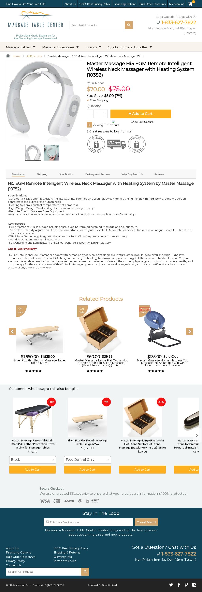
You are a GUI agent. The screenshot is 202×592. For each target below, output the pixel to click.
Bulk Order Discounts (152, 4)
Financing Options (124, 4)
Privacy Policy (15, 561)
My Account (176, 4)
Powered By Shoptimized (102, 585)
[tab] (18, 174)
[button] (33, 370)
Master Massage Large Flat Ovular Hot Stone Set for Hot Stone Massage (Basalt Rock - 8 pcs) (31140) (39, 363)
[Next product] (197, 435)
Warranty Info (62, 557)
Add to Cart (32, 469)
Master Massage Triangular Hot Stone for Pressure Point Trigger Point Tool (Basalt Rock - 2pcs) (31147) (162, 363)
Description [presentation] (18, 174)
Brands (92, 47)
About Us (70, 4)
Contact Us (13, 565)
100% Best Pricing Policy (94, 4)
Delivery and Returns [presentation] (97, 174)
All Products (34, 56)
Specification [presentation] (66, 174)
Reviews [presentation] (159, 174)
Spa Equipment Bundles (128, 47)
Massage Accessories (58, 47)
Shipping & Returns (66, 552)
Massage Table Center (27, 585)
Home (16, 56)
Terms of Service (64, 561)
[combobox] (32, 460)
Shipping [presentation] (42, 174)
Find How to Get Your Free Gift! (25, 4)
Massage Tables (18, 47)
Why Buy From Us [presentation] (132, 174)
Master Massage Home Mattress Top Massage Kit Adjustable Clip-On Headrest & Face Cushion (101, 363)
